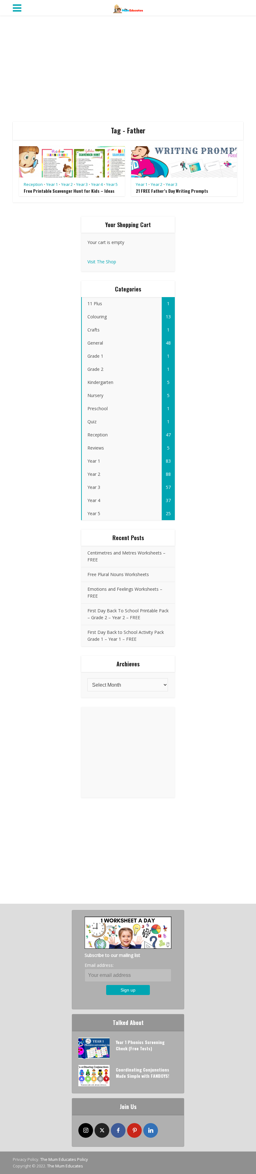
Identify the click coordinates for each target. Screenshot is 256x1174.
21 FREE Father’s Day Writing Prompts (172, 190)
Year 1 (52, 184)
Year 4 (97, 184)
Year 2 (67, 184)
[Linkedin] (150, 1130)
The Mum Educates (65, 1166)
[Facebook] (118, 1130)
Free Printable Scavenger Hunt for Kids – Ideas (69, 190)
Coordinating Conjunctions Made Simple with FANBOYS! (142, 1072)
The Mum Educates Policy (64, 1159)
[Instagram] (85, 1130)
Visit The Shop (101, 262)
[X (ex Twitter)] (102, 1130)
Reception (33, 184)
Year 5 (112, 184)
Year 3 (82, 184)
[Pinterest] (134, 1130)
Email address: (99, 965)
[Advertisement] (128, 68)
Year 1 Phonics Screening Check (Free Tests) (140, 1045)
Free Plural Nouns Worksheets (118, 574)
